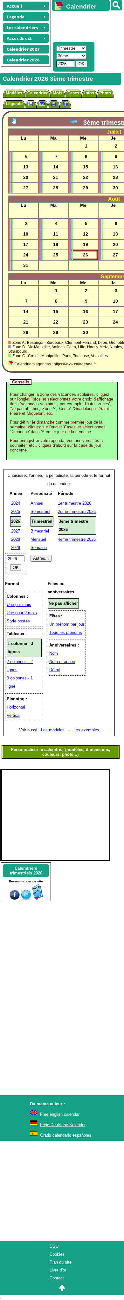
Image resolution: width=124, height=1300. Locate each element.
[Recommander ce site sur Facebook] (15, 898)
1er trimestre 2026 (74, 503)
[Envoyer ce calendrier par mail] (42, 104)
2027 (15, 531)
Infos (89, 93)
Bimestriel (40, 531)
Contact (57, 1278)
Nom (53, 653)
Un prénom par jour (66, 624)
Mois (57, 93)
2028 (15, 539)
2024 (15, 503)
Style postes (18, 621)
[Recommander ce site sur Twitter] (26, 898)
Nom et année (62, 661)
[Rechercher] (116, 5)
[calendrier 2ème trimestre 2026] (73, 122)
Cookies (57, 1254)
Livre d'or (58, 1270)
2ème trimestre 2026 (77, 511)
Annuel (37, 503)
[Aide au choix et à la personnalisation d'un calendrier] (65, 105)
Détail (54, 669)
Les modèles (53, 730)
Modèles (14, 93)
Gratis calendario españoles (65, 1135)
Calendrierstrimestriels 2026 (26, 870)
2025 (15, 511)
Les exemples (86, 730)
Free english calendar (59, 1114)
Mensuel (38, 539)
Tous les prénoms (65, 632)
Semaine (39, 547)
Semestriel (40, 511)
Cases (73, 93)
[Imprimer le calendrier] (54, 105)
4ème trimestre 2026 (77, 539)
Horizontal (16, 707)
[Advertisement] (85, 25)
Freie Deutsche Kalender (63, 1124)
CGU (54, 1246)
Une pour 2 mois (22, 612)
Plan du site (61, 1262)
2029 (15, 547)
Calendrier (37, 93)
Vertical (13, 715)
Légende (14, 103)
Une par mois (19, 604)
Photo (105, 93)
